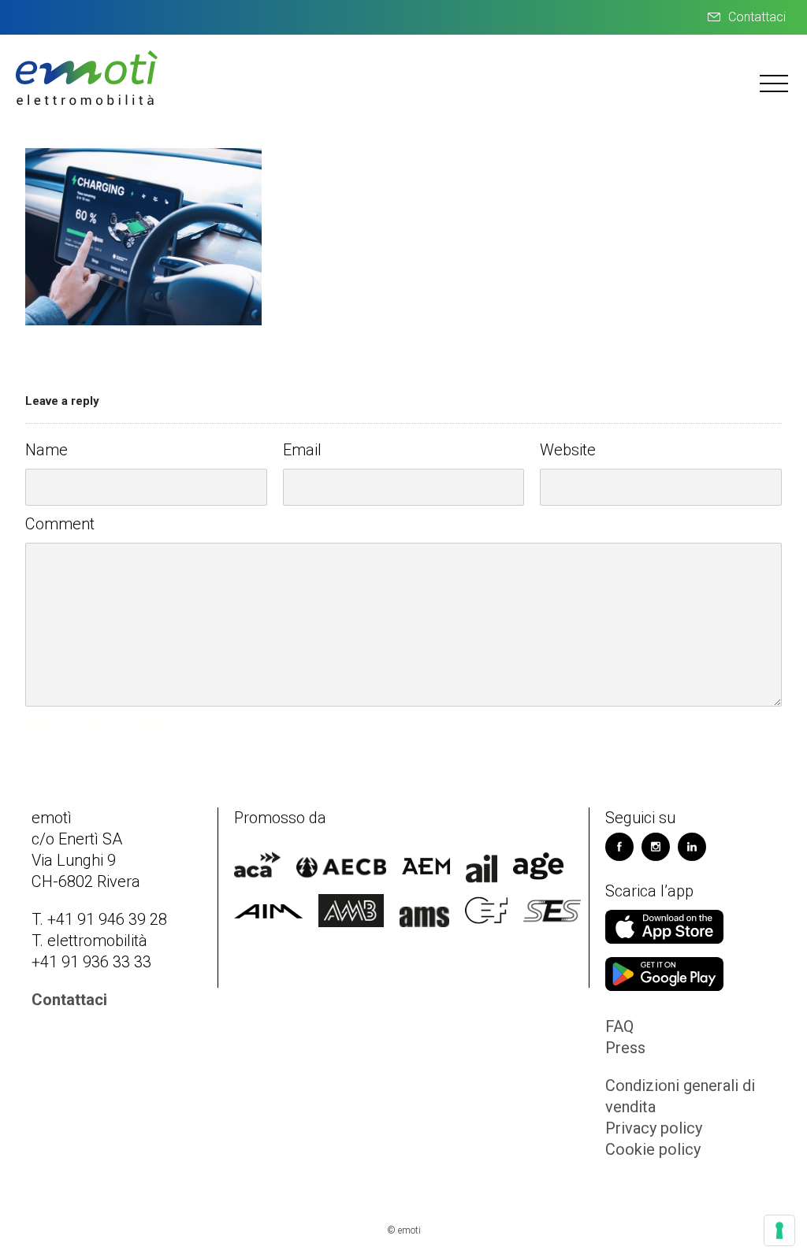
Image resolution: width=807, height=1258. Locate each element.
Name (46, 449)
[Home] (87, 103)
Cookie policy (653, 1149)
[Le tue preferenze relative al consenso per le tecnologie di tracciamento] (779, 1230)
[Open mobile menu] (775, 82)
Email (302, 449)
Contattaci (757, 16)
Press (625, 1047)
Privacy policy (653, 1128)
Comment (60, 523)
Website (568, 449)
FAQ (619, 1026)
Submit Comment (96, 727)
